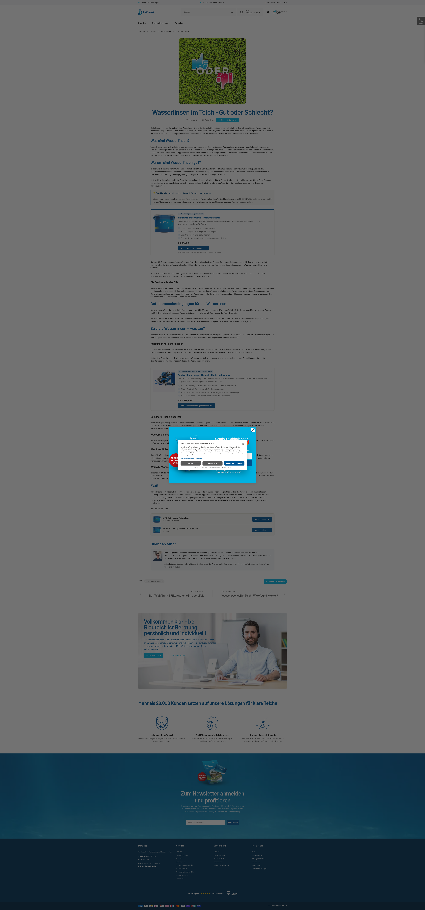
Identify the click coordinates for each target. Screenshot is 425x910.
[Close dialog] (253, 430)
